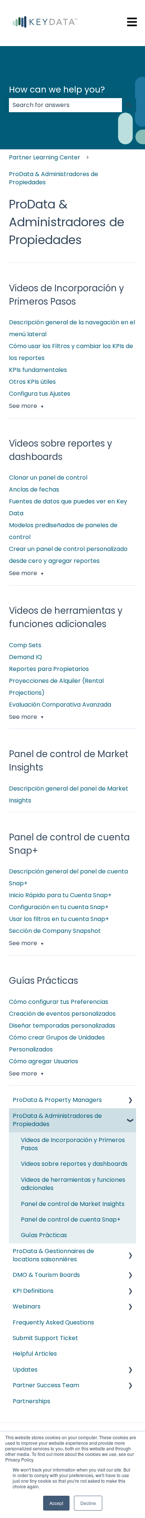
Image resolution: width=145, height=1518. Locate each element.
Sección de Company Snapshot (55, 931)
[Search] (129, 105)
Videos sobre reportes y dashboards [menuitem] (74, 1163)
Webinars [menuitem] (27, 1306)
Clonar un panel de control (48, 477)
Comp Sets (25, 645)
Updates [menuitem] (25, 1369)
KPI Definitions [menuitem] (33, 1291)
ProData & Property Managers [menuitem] (57, 1100)
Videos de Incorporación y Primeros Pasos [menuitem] (73, 1144)
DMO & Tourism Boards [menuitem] (46, 1275)
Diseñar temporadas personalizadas (62, 1025)
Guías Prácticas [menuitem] (44, 1235)
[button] (130, 1100)
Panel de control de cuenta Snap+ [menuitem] (70, 1219)
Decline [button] (88, 1503)
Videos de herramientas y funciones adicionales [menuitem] (73, 1183)
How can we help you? (57, 89)
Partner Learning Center (44, 157)
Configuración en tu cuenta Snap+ (59, 907)
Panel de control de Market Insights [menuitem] (73, 1204)
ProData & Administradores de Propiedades (53, 178)
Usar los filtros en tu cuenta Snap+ (59, 919)
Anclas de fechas (34, 489)
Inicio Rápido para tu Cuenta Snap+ (60, 895)
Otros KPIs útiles (32, 381)
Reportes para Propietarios (49, 669)
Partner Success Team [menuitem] (46, 1385)
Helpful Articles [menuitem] (35, 1353)
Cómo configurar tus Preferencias (58, 1002)
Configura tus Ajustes (39, 393)
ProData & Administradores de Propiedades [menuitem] (57, 1120)
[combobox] (65, 105)
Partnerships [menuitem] (31, 1401)
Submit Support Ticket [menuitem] (45, 1338)
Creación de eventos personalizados (62, 1013)
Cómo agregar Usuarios (43, 1061)
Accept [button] (56, 1503)
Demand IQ (25, 657)
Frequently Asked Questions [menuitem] (53, 1322)
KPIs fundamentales (38, 370)
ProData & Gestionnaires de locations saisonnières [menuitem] (53, 1255)
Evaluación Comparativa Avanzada (60, 704)
